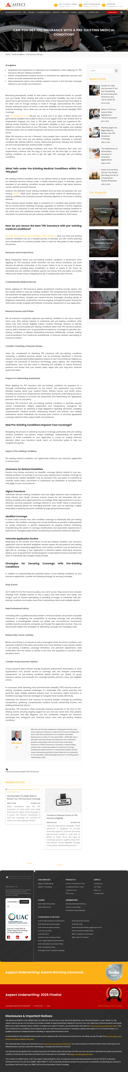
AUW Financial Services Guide (49, 924)
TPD (24, 12)
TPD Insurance (34, 772)
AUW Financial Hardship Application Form (87, 927)
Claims (73, 12)
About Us (97, 890)
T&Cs (48, 1006)
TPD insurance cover (19, 116)
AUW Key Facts (43, 934)
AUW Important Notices (80, 921)
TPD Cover (70, 893)
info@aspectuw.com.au (114, 6)
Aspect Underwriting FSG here (81, 1054)
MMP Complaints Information (82, 934)
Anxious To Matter (116, 1006)
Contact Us (98, 884)
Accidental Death (44, 12)
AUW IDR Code (77, 924)
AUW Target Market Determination (51, 941)
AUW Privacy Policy (45, 931)
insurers (16, 193)
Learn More (102, 217)
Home (8, 54)
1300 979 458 (111, 4)
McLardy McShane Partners (76, 904)
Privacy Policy (38, 1006)
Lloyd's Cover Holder (73, 907)
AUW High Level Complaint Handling (51, 950)
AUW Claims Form (44, 907)
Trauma (31, 12)
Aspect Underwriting (45, 884)
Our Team (97, 887)
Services (56, 12)
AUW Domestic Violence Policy (49, 937)
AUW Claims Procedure (46, 904)
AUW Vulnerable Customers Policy (50, 944)
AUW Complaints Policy (46, 947)
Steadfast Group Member (75, 910)
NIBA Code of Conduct (80, 937)
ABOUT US (82, 12)
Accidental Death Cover (75, 887)
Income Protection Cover (75, 884)
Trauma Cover (71, 890)
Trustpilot (59, 865)
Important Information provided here (57, 1044)
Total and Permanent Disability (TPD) (17, 772)
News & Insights (18, 54)
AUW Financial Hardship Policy (83, 931)
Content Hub (93, 12)
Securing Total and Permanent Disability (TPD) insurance (31, 236)
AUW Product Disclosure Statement (51, 921)
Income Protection (13, 12)
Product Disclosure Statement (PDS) (103, 1026)
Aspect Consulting (45, 887)
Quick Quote (112, 12)
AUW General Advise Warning (49, 927)
